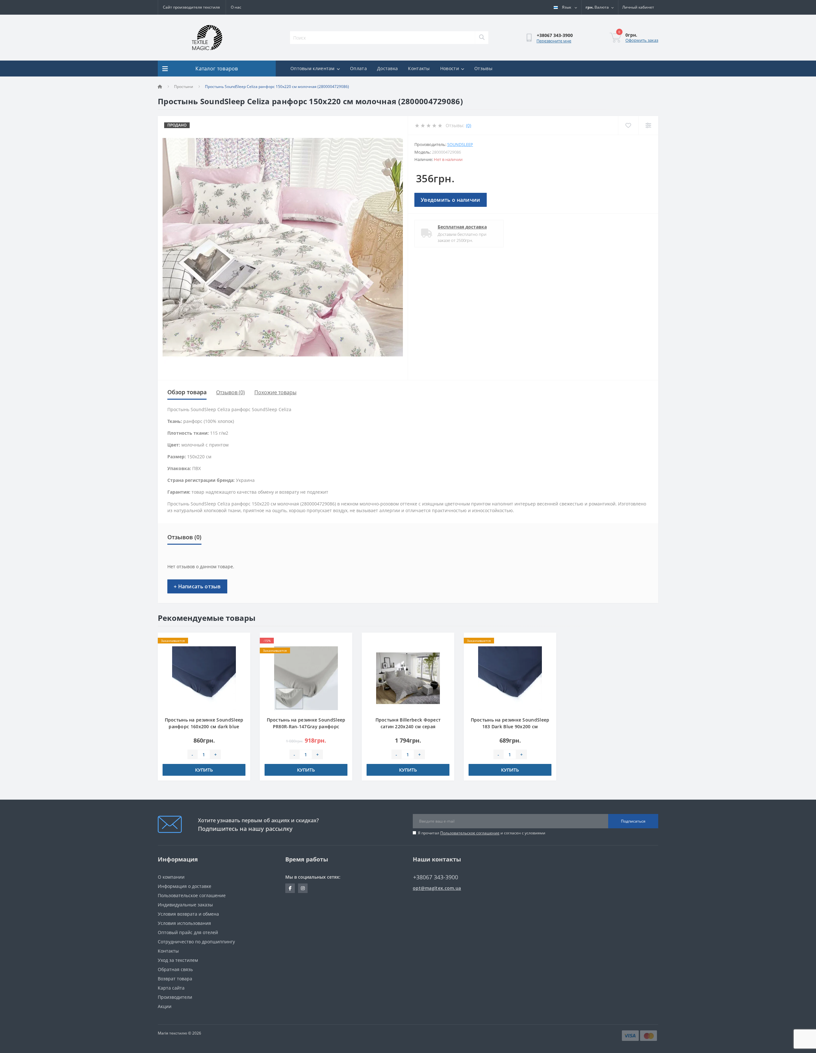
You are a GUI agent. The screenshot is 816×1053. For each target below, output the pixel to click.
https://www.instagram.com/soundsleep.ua (303, 888)
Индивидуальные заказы (185, 905)
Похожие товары (275, 392)
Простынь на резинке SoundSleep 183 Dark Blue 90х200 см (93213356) (510, 726)
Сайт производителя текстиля (191, 7)
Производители (175, 997)
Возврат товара (175, 979)
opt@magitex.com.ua (437, 888)
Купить (204, 770)
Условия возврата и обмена (188, 914)
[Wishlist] (628, 125)
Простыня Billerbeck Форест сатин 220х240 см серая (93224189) (408, 726)
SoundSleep (460, 144)
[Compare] (648, 125)
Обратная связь (175, 969)
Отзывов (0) (230, 392)
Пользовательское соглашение (469, 833)
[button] (638, 7)
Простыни (183, 86)
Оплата (358, 68)
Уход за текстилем (178, 960)
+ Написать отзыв (197, 586)
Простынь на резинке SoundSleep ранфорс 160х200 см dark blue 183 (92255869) (204, 726)
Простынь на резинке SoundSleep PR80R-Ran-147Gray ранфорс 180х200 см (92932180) (306, 726)
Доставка (387, 68)
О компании (171, 877)
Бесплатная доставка (462, 227)
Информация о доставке (184, 886)
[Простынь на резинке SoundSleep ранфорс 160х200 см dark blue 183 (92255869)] (204, 678)
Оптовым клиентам (312, 68)
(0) (468, 125)
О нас (236, 7)
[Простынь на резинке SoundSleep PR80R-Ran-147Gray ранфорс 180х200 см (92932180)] (306, 678)
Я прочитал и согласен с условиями (481, 833)
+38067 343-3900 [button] (435, 877)
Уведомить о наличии (450, 199)
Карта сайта (171, 988)
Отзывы (483, 68)
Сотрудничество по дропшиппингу (196, 942)
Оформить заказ (641, 40)
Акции (164, 1006)
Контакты (419, 68)
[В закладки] (240, 641)
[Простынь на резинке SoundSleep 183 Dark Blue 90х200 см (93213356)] (510, 678)
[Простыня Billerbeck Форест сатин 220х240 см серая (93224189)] (408, 678)
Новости (449, 68)
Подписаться (633, 821)
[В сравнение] (240, 651)
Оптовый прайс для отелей (188, 932)
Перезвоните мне (553, 41)
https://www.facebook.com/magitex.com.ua (290, 888)
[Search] (481, 37)
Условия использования (184, 923)
